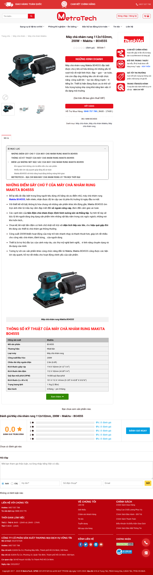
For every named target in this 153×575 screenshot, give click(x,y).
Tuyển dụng (83, 524)
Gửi (148, 483)
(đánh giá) (90, 47)
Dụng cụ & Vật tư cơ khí (31, 26)
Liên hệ (129, 26)
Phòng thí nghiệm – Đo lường (62, 26)
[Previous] (6, 71)
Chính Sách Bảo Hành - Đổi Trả (129, 514)
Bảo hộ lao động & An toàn (95, 26)
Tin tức (116, 26)
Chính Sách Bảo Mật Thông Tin (129, 528)
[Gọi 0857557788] (146, 542)
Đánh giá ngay (138, 430)
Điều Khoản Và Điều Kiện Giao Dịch (131, 524)
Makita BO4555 (17, 199)
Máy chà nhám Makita (37, 36)
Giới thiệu (82, 510)
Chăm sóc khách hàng (87, 514)
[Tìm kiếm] (31, 16)
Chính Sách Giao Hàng (125, 505)
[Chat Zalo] (146, 553)
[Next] (57, 71)
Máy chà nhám (19, 36)
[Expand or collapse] (105, 148)
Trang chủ (5, 36)
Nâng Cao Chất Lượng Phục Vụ (129, 510)
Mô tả (6, 138)
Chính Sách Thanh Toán (126, 519)
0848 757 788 (90, 111)
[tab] (6, 138)
